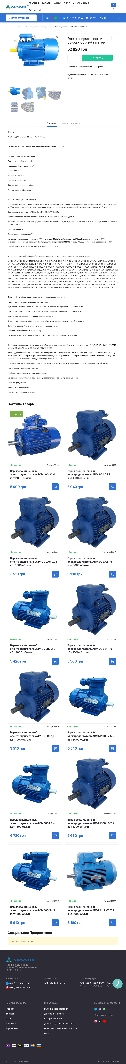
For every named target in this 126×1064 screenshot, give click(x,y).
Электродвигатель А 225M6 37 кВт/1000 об (114, 38)
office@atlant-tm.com (55, 983)
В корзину (98, 57)
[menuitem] (34, 3)
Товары (19, 27)
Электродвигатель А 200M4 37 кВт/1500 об (109, 38)
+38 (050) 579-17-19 (97, 18)
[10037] (112, 922)
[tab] (52, 124)
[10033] (112, 748)
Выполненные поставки (56, 1009)
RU (113, 5)
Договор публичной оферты (58, 1023)
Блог (46, 1033)
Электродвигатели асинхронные (38, 27)
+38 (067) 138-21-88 (74, 18)
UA (113, 8)
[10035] (112, 835)
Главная (9, 27)
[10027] (112, 574)
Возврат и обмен (53, 1018)
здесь (69, 78)
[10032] (55, 574)
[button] (57, 37)
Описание (52, 123)
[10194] (55, 486)
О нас (8, 1018)
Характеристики (71, 123)
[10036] (55, 922)
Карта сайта (12, 1028)
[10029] (112, 661)
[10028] (55, 661)
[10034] (55, 835)
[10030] (55, 748)
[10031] (112, 486)
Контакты (11, 1023)
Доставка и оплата (54, 1014)
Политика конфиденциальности (60, 1028)
